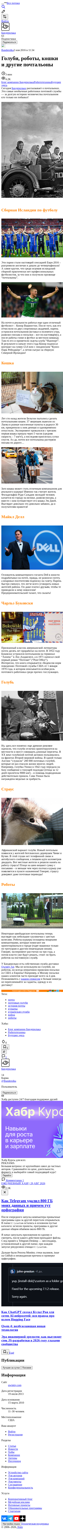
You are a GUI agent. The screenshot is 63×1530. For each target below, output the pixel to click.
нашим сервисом (30, 978)
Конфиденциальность (20, 1487)
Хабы (11, 1452)
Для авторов (15, 1475)
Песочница (14, 1461)
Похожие (26, 1367)
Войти (11, 1431)
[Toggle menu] (2, 4)
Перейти (7, 1175)
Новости (13, 1449)
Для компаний (16, 1478)
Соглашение (15, 1484)
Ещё (11, 1352)
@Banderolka (8, 1081)
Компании (14, 1455)
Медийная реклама (19, 1502)
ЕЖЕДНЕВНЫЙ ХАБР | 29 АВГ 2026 (23, 1183)
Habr (20, 1527)
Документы (14, 1481)
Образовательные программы (25, 1508)
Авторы (12, 1458)
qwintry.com (14, 1385)
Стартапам (14, 1511)
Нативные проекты (19, 1505)
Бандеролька (19, 88)
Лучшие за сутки (11, 1367)
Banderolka (7, 50)
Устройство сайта (18, 1472)
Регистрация (15, 1434)
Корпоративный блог (20, 1499)
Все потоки (13, 3)
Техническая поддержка (35, 1523)
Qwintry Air (7, 966)
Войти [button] (5, 21)
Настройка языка (11, 1524)
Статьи (12, 1446)
